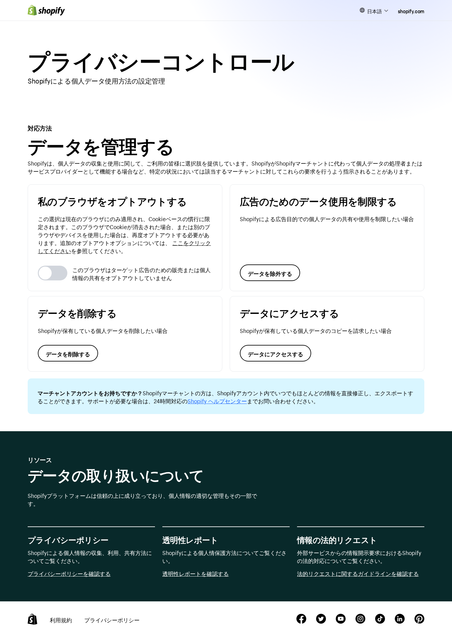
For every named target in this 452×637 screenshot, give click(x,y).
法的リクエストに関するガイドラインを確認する (358, 573)
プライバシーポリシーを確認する (69, 573)
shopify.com (411, 10)
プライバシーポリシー (112, 619)
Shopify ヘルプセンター (217, 400)
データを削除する (68, 353)
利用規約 (61, 619)
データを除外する (270, 272)
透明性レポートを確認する (195, 573)
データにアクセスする (275, 353)
